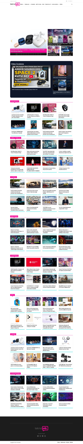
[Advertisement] (41, 18)
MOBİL (21, 4)
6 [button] (28, 54)
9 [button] (35, 54)
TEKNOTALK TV (48, 4)
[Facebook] (38, 436)
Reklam (71, 442)
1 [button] (16, 54)
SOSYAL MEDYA (55, 4)
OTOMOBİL (33, 4)
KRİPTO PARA (38, 4)
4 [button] (23, 54)
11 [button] (40, 54)
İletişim (67, 442)
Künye (58, 442)
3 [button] (21, 54)
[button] (11, 41)
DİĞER (61, 4)
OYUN (43, 4)
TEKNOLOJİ (27, 4)
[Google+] (43, 436)
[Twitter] (40, 436)
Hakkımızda (63, 442)
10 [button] (37, 54)
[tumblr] (45, 436)
